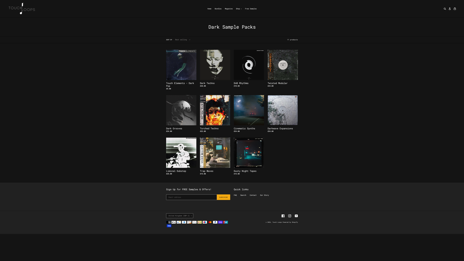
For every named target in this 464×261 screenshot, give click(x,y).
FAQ (235, 195)
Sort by (169, 40)
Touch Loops (277, 222)
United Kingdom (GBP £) (179, 215)
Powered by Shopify (290, 222)
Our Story (264, 195)
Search (243, 195)
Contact (253, 195)
